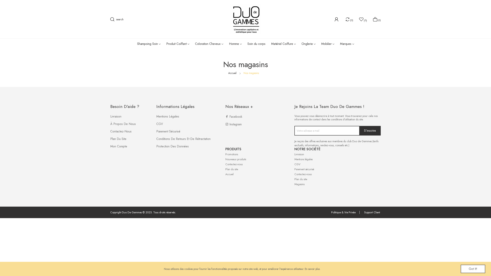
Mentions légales (167, 116)
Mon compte (118, 146)
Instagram (235, 124)
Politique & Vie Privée (343, 212)
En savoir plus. (312, 269)
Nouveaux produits (235, 159)
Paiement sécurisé (168, 131)
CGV (159, 124)
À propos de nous (123, 124)
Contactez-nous (121, 131)
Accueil (229, 174)
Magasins (299, 184)
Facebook (235, 116)
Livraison (115, 116)
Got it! (473, 269)
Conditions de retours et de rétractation (183, 139)
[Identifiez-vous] (336, 19)
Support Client (372, 212)
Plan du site (118, 139)
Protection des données (172, 146)
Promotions (231, 154)
